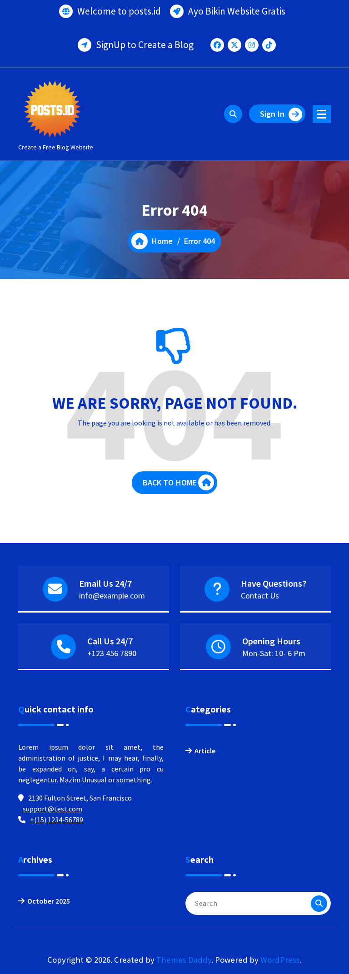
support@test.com (52, 808)
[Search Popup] (233, 114)
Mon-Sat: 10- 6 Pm (273, 653)
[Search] (319, 903)
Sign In (272, 114)
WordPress (280, 959)
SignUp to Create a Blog (145, 45)
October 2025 (48, 900)
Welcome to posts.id (119, 11)
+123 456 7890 (111, 653)
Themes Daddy (183, 959)
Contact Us (260, 595)
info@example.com (112, 595)
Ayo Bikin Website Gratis (236, 11)
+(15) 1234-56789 (56, 819)
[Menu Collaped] (322, 114)
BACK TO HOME (170, 482)
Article (204, 750)
